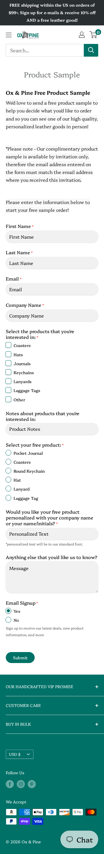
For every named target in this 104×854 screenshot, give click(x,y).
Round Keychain (29, 471)
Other (19, 399)
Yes (17, 611)
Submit (20, 657)
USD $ (15, 754)
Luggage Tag (26, 498)
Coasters (22, 345)
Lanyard (21, 489)
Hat (17, 480)
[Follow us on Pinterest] (32, 783)
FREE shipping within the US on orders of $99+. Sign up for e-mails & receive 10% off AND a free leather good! (52, 12)
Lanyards (22, 381)
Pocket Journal (28, 453)
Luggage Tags (27, 390)
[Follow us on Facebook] (10, 783)
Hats (18, 354)
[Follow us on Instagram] (21, 783)
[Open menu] (9, 35)
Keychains (24, 372)
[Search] (91, 50)
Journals (22, 363)
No (16, 620)
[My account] (82, 34)
